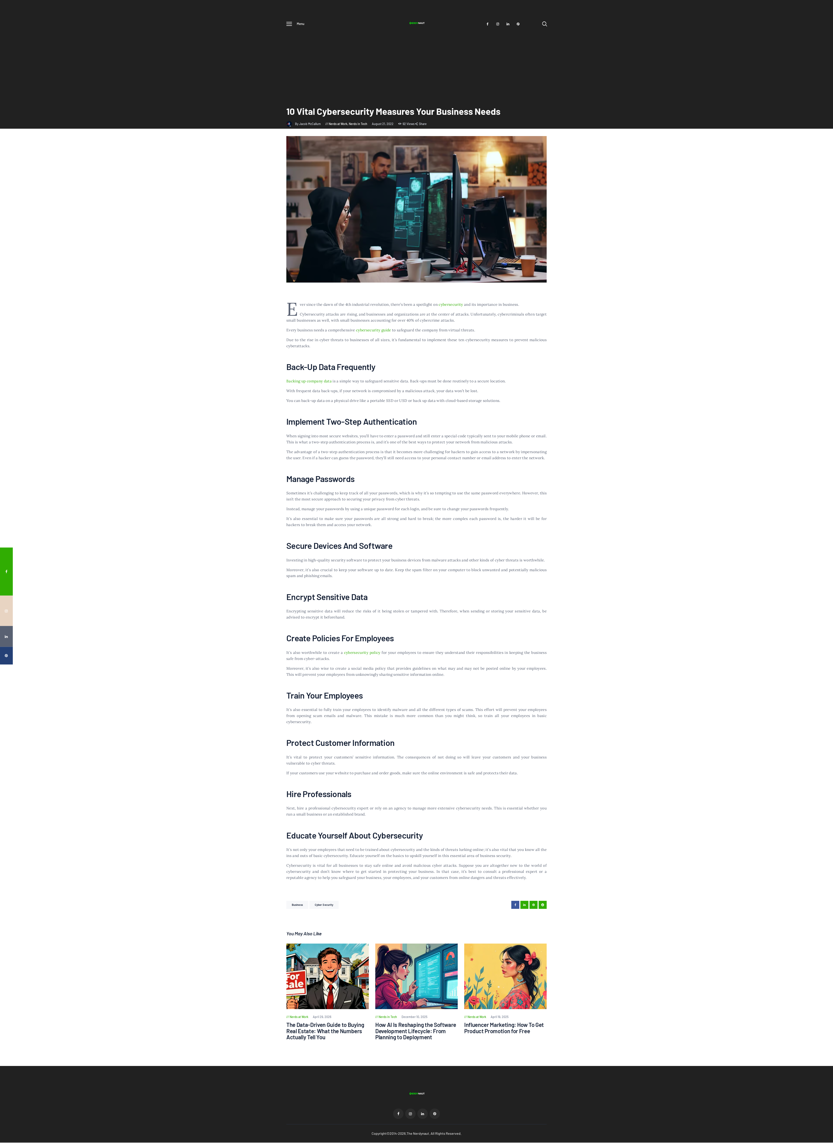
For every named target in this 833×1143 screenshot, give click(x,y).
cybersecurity (451, 304)
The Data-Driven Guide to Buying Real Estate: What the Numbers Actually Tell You (325, 1031)
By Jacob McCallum (308, 124)
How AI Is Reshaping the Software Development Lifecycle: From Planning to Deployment (415, 1031)
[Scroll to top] (821, 620)
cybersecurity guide (373, 330)
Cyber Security (324, 904)
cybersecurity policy (362, 652)
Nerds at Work (338, 124)
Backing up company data (309, 381)
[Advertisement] (416, 62)
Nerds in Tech (358, 124)
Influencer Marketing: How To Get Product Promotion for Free (504, 1028)
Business (297, 904)
